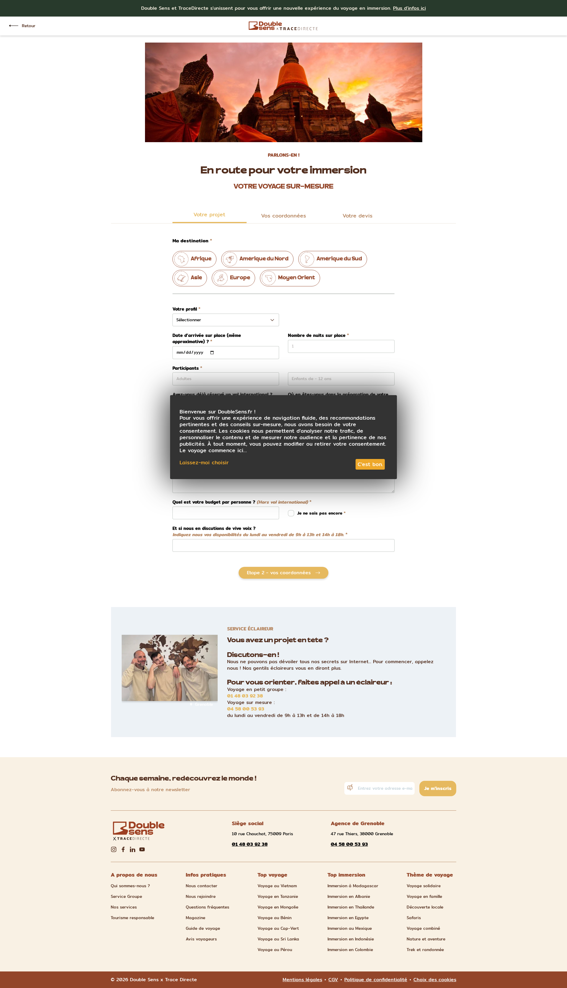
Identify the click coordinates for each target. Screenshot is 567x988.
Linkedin (133, 849)
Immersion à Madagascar (353, 885)
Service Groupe (126, 896)
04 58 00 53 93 (245, 709)
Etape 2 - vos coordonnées (279, 572)
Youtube (142, 849)
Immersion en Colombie (350, 949)
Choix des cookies (434, 980)
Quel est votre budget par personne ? (240, 502)
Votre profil (184, 309)
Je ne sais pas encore (320, 513)
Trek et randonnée (425, 949)
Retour (28, 25)
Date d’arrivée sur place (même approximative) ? (206, 338)
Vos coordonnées (283, 215)
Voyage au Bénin (274, 917)
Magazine (195, 917)
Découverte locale (425, 907)
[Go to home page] (283, 26)
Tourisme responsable (132, 917)
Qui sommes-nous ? (130, 885)
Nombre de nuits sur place (317, 335)
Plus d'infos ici (409, 8)
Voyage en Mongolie (278, 907)
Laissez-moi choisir (204, 462)
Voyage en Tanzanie (278, 896)
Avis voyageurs (201, 939)
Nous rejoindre (201, 896)
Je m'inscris (438, 788)
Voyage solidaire (424, 885)
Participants (185, 368)
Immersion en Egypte (348, 917)
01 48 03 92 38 (245, 696)
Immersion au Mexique (350, 928)
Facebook (123, 849)
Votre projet (209, 214)
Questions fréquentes (207, 907)
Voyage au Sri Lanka (278, 939)
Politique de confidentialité (375, 980)
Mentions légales (302, 980)
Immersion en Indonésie (351, 939)
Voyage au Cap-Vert (278, 928)
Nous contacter (201, 885)
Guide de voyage (203, 928)
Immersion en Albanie (349, 896)
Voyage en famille (424, 896)
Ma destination (190, 241)
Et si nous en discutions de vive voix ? (258, 531)
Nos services (124, 907)
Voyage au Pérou (275, 949)
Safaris (414, 917)
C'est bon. (370, 464)
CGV (333, 980)
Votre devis (357, 215)
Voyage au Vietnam (277, 885)
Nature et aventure (426, 939)
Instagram (114, 849)
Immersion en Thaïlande (351, 907)
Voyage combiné (423, 928)
